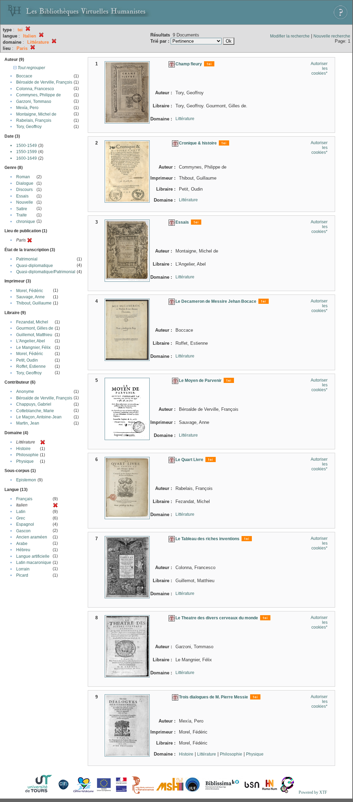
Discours (24, 189)
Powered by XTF (313, 792)
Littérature (184, 118)
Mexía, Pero (27, 107)
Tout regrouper (31, 67)
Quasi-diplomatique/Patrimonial (45, 271)
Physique (25, 461)
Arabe (22, 543)
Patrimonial (27, 259)
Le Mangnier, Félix (33, 347)
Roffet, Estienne (31, 366)
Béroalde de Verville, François (44, 82)
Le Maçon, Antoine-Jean (39, 417)
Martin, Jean (27, 423)
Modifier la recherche (290, 36)
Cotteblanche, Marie (35, 410)
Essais (22, 196)
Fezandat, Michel (32, 322)
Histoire (23, 448)
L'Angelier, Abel (30, 341)
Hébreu (23, 549)
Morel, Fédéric (29, 290)
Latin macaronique (33, 562)
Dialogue (24, 183)
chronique (25, 221)
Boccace (24, 76)
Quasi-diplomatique (34, 265)
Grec (20, 518)
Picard (22, 575)
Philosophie (27, 454)
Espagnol (25, 524)
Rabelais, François (33, 120)
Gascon (23, 530)
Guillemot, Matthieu (34, 334)
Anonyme (25, 391)
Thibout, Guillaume (34, 303)
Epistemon (26, 480)
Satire (21, 208)
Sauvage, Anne (30, 297)
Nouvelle (24, 202)
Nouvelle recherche (331, 36)
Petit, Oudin (27, 360)
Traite (21, 215)
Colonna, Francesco (35, 88)
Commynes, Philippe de (38, 95)
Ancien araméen (31, 537)
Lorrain (23, 569)
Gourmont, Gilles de (34, 328)
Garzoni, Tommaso (33, 101)
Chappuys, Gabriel (33, 404)
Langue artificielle (33, 556)
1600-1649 (26, 158)
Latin (20, 511)
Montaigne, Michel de (36, 114)
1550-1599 (26, 151)
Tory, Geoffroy (29, 126)
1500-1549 (26, 145)
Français (24, 498)
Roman (23, 176)
